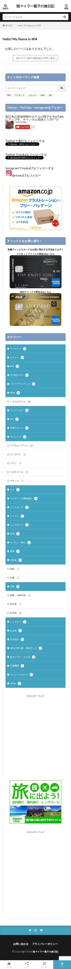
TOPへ (62, 967)
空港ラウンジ (19, 427)
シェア (26, 967)
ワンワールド (19, 410)
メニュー (44, 967)
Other (15, 683)
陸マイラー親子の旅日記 (35, 6)
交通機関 (16, 665)
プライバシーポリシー (45, 943)
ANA (42, 95)
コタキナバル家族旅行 (23, 498)
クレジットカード (21, 674)
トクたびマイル (20, 401)
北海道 (15, 560)
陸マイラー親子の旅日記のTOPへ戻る (35, 58)
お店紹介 (16, 639)
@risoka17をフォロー (26, 175)
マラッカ (16, 480)
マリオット (19, 95)
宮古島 (15, 612)
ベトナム (16, 516)
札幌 (14, 577)
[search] (64, 17)
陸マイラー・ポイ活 (22, 657)
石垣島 (15, 604)
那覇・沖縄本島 (20, 595)
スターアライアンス (22, 383)
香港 (14, 551)
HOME (9, 25)
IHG (14, 366)
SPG (9, 95)
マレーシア (18, 436)
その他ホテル (19, 375)
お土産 (15, 630)
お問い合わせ (21, 943)
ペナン (15, 463)
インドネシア (18, 507)
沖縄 (14, 586)
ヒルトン (32, 95)
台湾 (14, 533)
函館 (14, 568)
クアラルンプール (21, 445)
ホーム (9, 967)
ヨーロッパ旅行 (20, 542)
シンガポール (18, 524)
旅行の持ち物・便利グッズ (25, 648)
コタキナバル (19, 472)
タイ (14, 489)
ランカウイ (18, 454)
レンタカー (17, 621)
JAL (50, 95)
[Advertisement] (35, 735)
